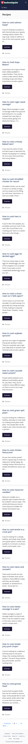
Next (5, 726)
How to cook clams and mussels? (13, 568)
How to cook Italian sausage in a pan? (11, 607)
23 (21, 723)
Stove (10, 738)
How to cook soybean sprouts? (12, 334)
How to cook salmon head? (11, 23)
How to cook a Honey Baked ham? (12, 142)
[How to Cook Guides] (9, 2)
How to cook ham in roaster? (11, 217)
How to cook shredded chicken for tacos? (12, 180)
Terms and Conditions (17, 733)
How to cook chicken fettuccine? (12, 451)
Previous (6, 723)
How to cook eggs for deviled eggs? (12, 254)
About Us (14, 736)
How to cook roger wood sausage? (13, 103)
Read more (7, 47)
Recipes (7, 53)
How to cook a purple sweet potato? (12, 371)
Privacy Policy (7, 736)
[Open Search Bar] (26, 2)
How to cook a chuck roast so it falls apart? (12, 294)
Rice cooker (16, 738)
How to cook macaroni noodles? (12, 490)
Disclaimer (7, 733)
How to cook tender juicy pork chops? (11, 645)
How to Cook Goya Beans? (10, 63)
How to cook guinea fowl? (11, 684)
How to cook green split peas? (13, 411)
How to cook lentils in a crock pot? (13, 530)
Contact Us (22, 736)
